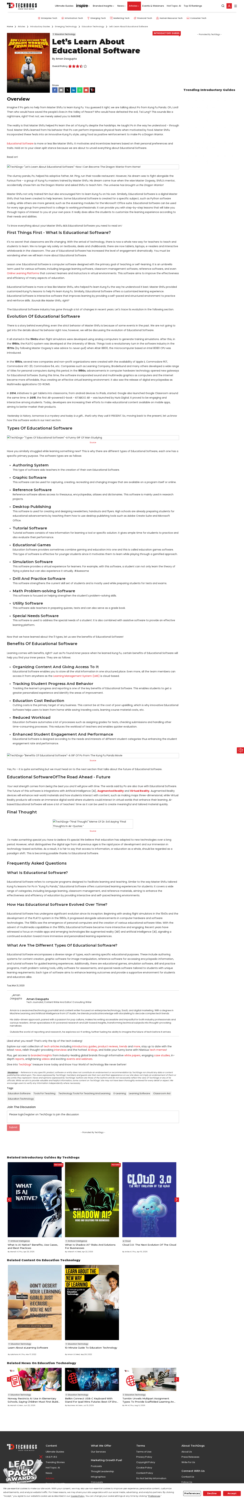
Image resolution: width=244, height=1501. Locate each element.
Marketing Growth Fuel (106, 1460)
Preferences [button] (154, 1496)
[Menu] (235, 6)
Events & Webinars (153, 6)
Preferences (192, 1493)
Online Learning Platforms (23, 273)
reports (19, 1059)
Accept (232, 1493)
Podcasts (96, 1466)
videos (46, 1059)
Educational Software (20, 143)
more (136, 1046)
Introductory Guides (166, 33)
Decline (212, 1493)
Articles (133, 6)
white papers (132, 1055)
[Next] (177, 1199)
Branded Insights (102, 6)
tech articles (51, 1046)
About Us (186, 1451)
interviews (60, 1050)
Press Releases (190, 1457)
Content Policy (144, 1473)
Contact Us (187, 1476)
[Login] (229, 6)
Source (93, 760)
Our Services (98, 1451)
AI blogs (92, 1050)
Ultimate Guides (64, 6)
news (18, 1050)
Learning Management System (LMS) (76, 676)
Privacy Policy (144, 1457)
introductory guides (84, 1046)
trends (123, 1046)
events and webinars (79, 1059)
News (120, 6)
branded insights (41, 1055)
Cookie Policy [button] (77, 1496)
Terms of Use (143, 1451)
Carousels (97, 1482)
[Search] (223, 6)
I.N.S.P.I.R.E (51, 1457)
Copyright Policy (145, 1462)
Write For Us (188, 1462)
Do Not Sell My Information (151, 1478)
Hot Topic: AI (174, 6)
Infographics (98, 1476)
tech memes (158, 1050)
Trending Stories (55, 1462)
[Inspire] (83, 6)
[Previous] (9, 1199)
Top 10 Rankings (193, 6)
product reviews (108, 1046)
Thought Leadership (102, 1471)
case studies (162, 1055)
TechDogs (25, 1064)
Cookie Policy (144, 1467)
